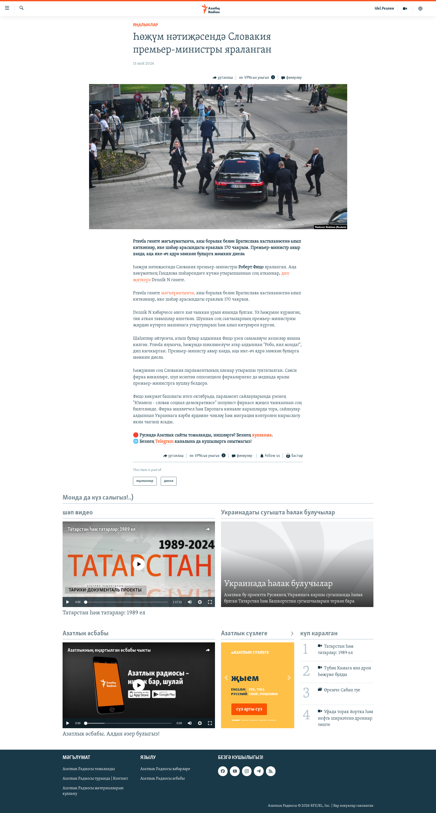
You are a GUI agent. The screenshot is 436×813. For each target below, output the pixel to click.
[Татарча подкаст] (420, 8)
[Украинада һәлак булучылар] (297, 564)
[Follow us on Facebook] (223, 771)
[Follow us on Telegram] (258, 771)
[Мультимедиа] (405, 8)
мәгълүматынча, (178, 293)
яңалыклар (145, 25)
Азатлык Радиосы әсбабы (162, 779)
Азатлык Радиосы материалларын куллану (93, 791)
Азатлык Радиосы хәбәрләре (165, 769)
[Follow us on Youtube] (234, 771)
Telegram (164, 441)
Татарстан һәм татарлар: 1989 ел (101, 529)
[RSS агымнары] (271, 771)
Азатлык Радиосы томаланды (89, 769)
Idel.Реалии (384, 9)
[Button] (223, 77)
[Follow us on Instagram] (247, 771)
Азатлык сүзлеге (244, 633)
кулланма (262, 435)
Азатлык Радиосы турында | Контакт (95, 779)
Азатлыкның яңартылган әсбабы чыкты (109, 650)
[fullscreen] (210, 602)
